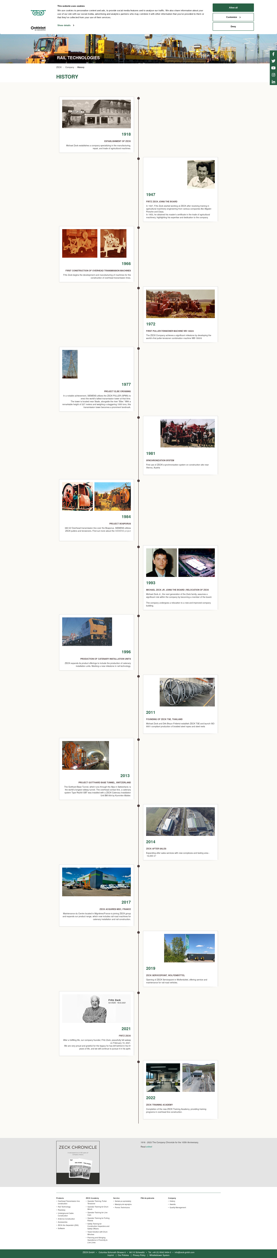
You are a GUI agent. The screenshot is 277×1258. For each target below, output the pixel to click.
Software (61, 1228)
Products (60, 1198)
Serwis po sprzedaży (123, 1201)
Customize (231, 17)
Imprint (110, 1255)
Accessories (62, 1222)
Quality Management (178, 1207)
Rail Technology (64, 1206)
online (149, 1146)
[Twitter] (273, 60)
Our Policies (123, 1255)
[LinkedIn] (273, 81)
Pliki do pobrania (147, 1198)
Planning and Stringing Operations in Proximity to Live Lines (97, 1240)
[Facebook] (273, 53)
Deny (233, 26)
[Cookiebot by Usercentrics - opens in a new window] (38, 28)
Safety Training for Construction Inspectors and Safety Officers (98, 1226)
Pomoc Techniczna (122, 1207)
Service (116, 1198)
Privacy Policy (139, 1255)
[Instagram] (273, 74)
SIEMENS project (123, 530)
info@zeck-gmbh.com (184, 1252)
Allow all (233, 7)
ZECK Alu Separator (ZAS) (68, 1225)
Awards (173, 1204)
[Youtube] (273, 67)
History (172, 1201)
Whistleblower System (159, 1255)
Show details (64, 25)
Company (69, 67)
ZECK (59, 67)
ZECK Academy (92, 1198)
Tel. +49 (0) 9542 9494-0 (159, 1252)
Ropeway (61, 1210)
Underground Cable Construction (66, 1214)
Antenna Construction (66, 1219)
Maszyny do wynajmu (123, 1204)
